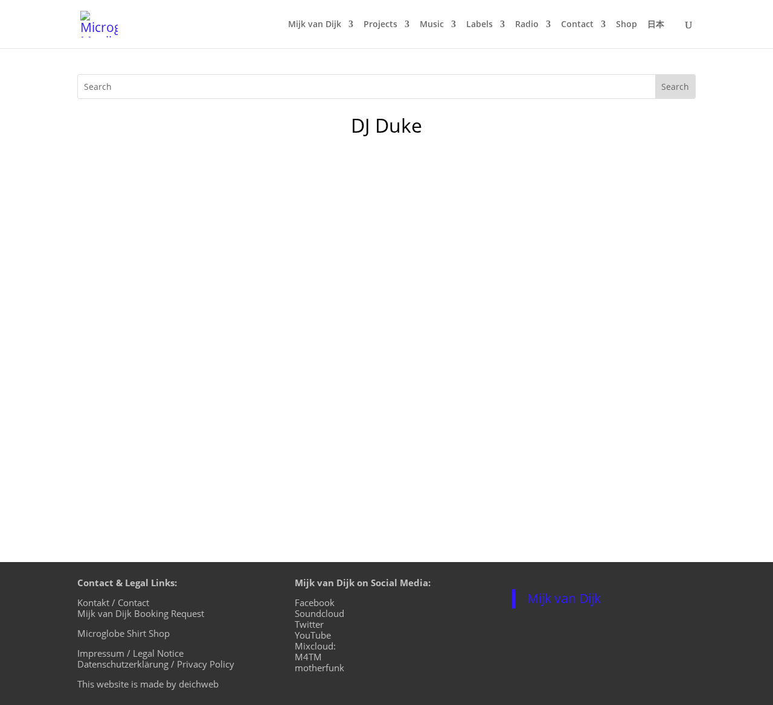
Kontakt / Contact (113, 602)
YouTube (313, 635)
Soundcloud (319, 613)
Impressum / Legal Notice (130, 653)
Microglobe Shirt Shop (123, 633)
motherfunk (319, 668)
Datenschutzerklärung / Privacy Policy (155, 664)
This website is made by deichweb (148, 684)
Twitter (309, 624)
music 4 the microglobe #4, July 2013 (198, 376)
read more (113, 276)
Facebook (315, 602)
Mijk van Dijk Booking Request (140, 613)
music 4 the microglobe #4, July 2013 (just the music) (244, 207)
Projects (380, 25)
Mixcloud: (315, 646)
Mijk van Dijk (314, 25)
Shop (626, 25)
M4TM (308, 657)
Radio (527, 25)
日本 (655, 25)
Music (432, 25)
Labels (479, 25)
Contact (577, 25)
